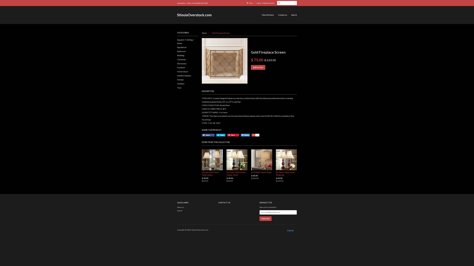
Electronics (182, 63)
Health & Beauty (184, 75)
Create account (268, 3)
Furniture (181, 67)
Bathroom (181, 51)
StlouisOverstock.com (194, 15)
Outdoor (181, 83)
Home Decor (182, 71)
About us (180, 207)
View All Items (268, 15)
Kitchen (180, 79)
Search (294, 15)
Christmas (181, 59)
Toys (179, 87)
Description (208, 91)
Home (204, 33)
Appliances (182, 47)
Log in (259, 3)
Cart (251, 3)
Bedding (180, 55)
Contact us (282, 15)
